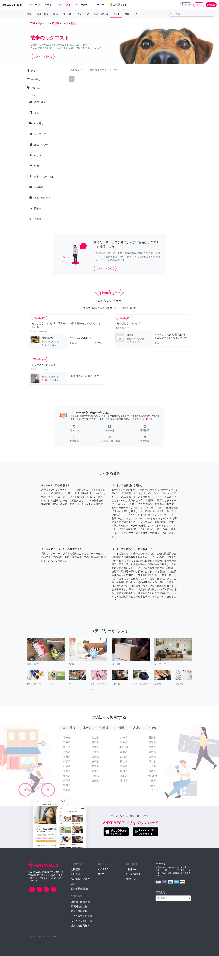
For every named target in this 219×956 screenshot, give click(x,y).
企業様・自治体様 (80, 901)
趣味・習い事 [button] (101, 14)
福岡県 (152, 747)
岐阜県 (95, 761)
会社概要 (75, 869)
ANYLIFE (103, 869)
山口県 (123, 771)
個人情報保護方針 (80, 888)
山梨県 (95, 752)
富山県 (95, 737)
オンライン (152, 790)
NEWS (101, 874)
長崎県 (152, 756)
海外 (152, 785)
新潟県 (66, 790)
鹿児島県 (152, 776)
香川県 (123, 780)
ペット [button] (116, 14)
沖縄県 (152, 780)
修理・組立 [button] (42, 14)
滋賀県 (95, 780)
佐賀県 (152, 752)
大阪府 (136, 727)
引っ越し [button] (67, 14)
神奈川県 (104, 727)
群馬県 (66, 780)
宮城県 (66, 752)
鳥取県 (123, 752)
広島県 (123, 766)
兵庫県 (123, 737)
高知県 (152, 742)
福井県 (95, 747)
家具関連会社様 (79, 906)
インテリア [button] (83, 14)
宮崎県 (152, 771)
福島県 (66, 766)
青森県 (66, 742)
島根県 (123, 756)
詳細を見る (148, 419)
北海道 (66, 737)
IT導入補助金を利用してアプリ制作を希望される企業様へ (81, 921)
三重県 (95, 776)
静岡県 (95, 766)
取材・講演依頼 (79, 911)
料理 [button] (127, 14)
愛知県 (95, 771)
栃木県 (66, 776)
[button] (186, 4)
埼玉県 (121, 727)
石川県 (95, 742)
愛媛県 (152, 737)
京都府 (152, 727)
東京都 (87, 727)
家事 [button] (55, 14)
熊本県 (152, 761)
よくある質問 (132, 874)
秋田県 (66, 756)
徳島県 (123, 776)
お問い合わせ (132, 879)
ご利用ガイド (132, 869)
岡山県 (123, 761)
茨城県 (66, 771)
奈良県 (123, 742)
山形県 (66, 761)
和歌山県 (124, 747)
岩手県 (66, 747)
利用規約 (75, 874)
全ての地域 (69, 727)
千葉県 (66, 785)
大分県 (152, 766)
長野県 (95, 756)
